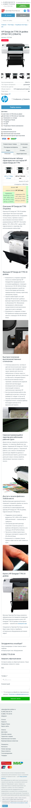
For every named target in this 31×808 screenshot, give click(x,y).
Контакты (4, 746)
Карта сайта (5, 726)
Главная (3, 24)
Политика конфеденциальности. (19, 694)
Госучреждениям (6, 753)
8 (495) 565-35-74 (9, 2)
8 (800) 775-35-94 (9, 4)
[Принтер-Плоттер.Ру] (11, 10)
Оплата (3, 730)
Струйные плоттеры (21, 24)
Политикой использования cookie (19, 802)
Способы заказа (6, 734)
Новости (4, 722)
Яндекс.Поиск (5, 724)
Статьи (3, 719)
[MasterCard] (9, 767)
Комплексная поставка (8, 738)
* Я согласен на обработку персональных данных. (16, 693)
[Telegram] (25, 11)
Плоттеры (11, 24)
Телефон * (4, 676)
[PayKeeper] (6, 763)
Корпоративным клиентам (9, 741)
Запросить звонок (16, 698)
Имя (2, 668)
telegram (4, 716)
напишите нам (22, 623)
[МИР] (18, 763)
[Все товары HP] (6, 99)
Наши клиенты (6, 751)
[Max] (28, 11)
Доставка (4, 732)
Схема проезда (6, 749)
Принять (5, 805)
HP (2, 27)
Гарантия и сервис (7, 736)
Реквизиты (4, 744)
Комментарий (5, 684)
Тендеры (4, 755)
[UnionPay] (3, 767)
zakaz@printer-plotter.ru (24, 2)
